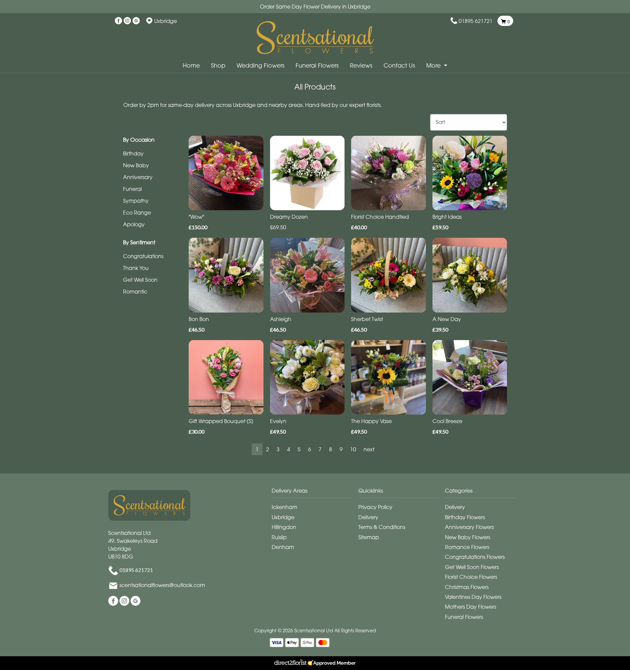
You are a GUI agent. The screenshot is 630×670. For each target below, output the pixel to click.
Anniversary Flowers (469, 527)
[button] (315, 492)
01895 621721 (476, 21)
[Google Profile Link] (136, 21)
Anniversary (138, 177)
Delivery (368, 517)
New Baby (136, 165)
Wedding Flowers (260, 65)
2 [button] (267, 449)
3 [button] (278, 449)
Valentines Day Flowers (473, 597)
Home (191, 65)
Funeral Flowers (317, 65)
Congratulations (143, 256)
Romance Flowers (467, 547)
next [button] (369, 449)
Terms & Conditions (381, 527)
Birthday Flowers (465, 517)
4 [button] (288, 449)
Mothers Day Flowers (470, 606)
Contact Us (399, 65)
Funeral (132, 189)
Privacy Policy (375, 507)
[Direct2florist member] (315, 663)
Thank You (136, 268)
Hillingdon (284, 527)
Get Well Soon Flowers (472, 567)
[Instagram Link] (127, 21)
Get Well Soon (140, 279)
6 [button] (309, 449)
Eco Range (137, 212)
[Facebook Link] (118, 21)
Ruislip (279, 537)
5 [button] (299, 449)
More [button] (434, 65)
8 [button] (330, 449)
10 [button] (353, 449)
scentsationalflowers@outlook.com (162, 585)
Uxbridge (283, 517)
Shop (218, 65)
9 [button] (341, 449)
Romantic (135, 291)
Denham (283, 547)
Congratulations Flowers (475, 557)
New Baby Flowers (467, 537)
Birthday (133, 153)
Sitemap (368, 537)
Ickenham (284, 507)
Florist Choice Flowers (471, 577)
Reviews (361, 65)
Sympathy (136, 200)
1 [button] (257, 449)
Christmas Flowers (467, 587)
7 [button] (320, 449)
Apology (134, 224)
